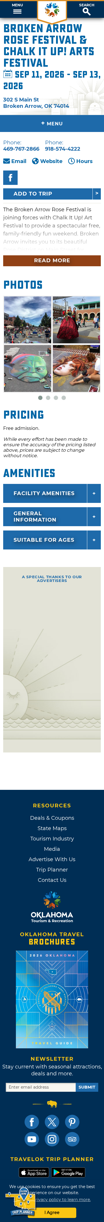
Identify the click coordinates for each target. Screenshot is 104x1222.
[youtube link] (32, 1139)
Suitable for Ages (44, 540)
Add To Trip (33, 194)
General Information (35, 516)
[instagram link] (52, 1139)
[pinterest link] (72, 1122)
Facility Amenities (44, 493)
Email (18, 161)
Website (51, 161)
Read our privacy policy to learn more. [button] (52, 1199)
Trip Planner (52, 870)
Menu (17, 5)
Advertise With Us (52, 859)
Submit (87, 1087)
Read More (52, 260)
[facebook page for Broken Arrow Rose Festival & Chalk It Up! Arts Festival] (10, 178)
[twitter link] (52, 1122)
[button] (17, 9)
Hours (84, 161)
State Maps (52, 828)
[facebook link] (32, 1122)
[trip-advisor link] (72, 1139)
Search (86, 5)
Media (52, 849)
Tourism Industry (52, 839)
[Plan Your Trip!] (21, 1202)
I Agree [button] (52, 1212)
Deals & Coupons (52, 818)
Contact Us (52, 880)
